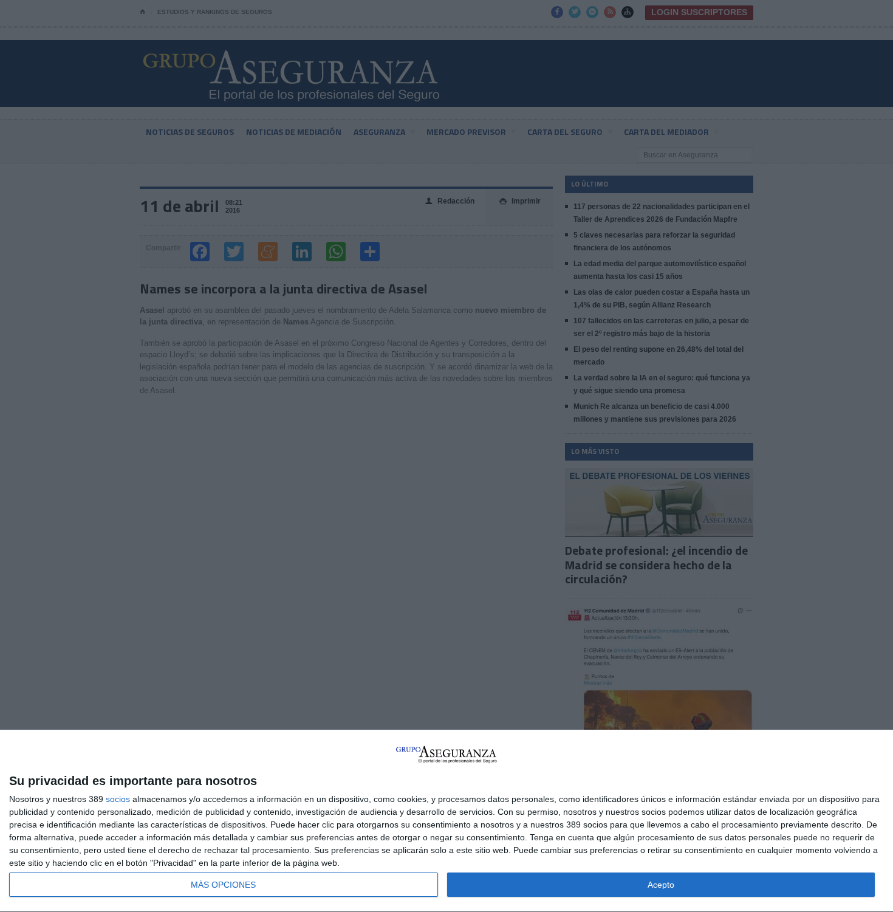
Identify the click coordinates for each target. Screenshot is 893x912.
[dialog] (446, 821)
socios (118, 799)
